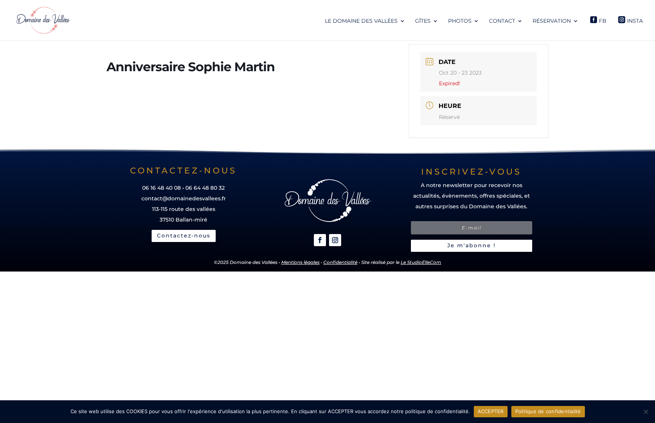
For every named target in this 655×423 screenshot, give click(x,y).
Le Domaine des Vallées (361, 21)
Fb (602, 20)
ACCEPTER (491, 411)
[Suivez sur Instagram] (335, 240)
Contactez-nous (183, 235)
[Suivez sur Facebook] (320, 240)
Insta (635, 20)
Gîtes (423, 21)
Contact (502, 21)
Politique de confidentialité (548, 411)
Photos (460, 21)
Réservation (552, 21)
